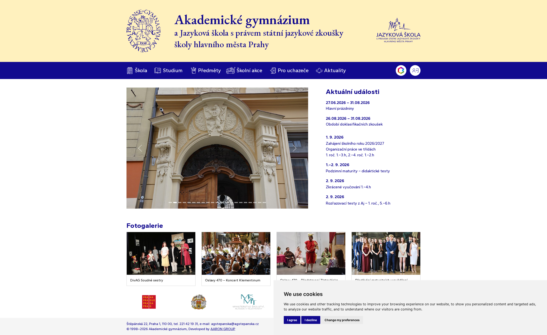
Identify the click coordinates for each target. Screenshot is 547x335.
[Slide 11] (217, 202)
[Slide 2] (175, 202)
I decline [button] (311, 320)
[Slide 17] (245, 202)
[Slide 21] (264, 202)
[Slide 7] (198, 202)
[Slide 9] (208, 202)
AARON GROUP (222, 329)
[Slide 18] (250, 202)
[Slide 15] (236, 202)
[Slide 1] (170, 202)
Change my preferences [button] (342, 320)
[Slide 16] (241, 202)
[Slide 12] (222, 202)
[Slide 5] (189, 202)
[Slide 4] (184, 202)
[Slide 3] (179, 202)
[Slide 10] (212, 202)
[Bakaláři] (401, 70)
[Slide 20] (259, 202)
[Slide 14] (231, 202)
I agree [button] (292, 320)
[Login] (415, 70)
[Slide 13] (226, 202)
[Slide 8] (203, 202)
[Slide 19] (255, 202)
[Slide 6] (194, 202)
